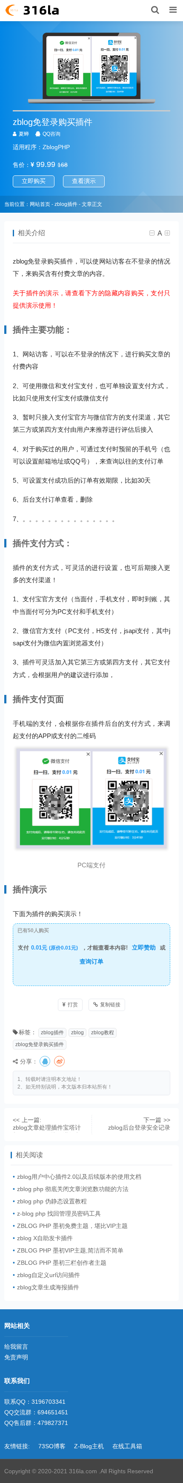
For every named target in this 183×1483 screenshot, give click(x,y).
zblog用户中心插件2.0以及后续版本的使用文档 (79, 1176)
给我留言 (16, 1346)
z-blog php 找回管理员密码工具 (59, 1213)
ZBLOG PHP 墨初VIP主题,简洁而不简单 (70, 1250)
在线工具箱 (127, 1446)
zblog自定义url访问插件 (48, 1275)
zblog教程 (102, 1033)
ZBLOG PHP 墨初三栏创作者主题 (61, 1262)
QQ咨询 (51, 134)
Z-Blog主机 (89, 1446)
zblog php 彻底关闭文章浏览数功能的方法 (73, 1189)
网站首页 (40, 204)
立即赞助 (144, 947)
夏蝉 (24, 134)
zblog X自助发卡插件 (45, 1238)
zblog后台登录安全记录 (139, 1127)
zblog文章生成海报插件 (48, 1287)
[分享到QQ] (46, 1061)
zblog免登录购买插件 (39, 1044)
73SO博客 (52, 1446)
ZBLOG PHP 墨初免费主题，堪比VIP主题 (72, 1225)
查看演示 (84, 181)
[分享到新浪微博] (60, 1061)
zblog (77, 1033)
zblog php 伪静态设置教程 (52, 1201)
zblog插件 (65, 204)
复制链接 (110, 1005)
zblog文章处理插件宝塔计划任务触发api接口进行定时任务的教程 (47, 1128)
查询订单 (91, 961)
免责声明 (16, 1357)
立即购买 (34, 181)
